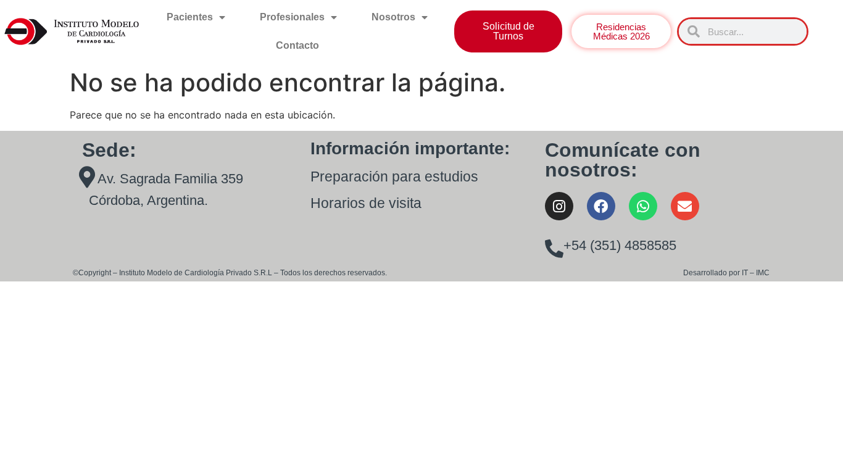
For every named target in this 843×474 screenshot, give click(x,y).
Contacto (297, 45)
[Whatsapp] (643, 206)
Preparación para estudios (394, 176)
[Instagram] (559, 206)
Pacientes (190, 17)
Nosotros (393, 17)
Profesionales (292, 17)
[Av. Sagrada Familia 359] (87, 177)
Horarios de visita (366, 203)
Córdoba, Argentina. (148, 200)
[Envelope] (685, 206)
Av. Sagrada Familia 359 (170, 178)
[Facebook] (601, 206)
